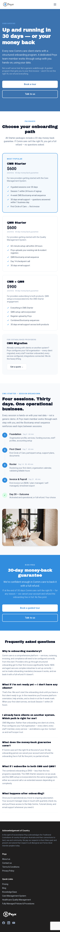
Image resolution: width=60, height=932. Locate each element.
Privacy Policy (8, 871)
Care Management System (14, 896)
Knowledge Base (9, 892)
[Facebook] (3, 922)
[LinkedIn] (8, 922)
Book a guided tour (30, 608)
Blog (4, 888)
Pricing (5, 884)
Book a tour (30, 84)
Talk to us (30, 94)
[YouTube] (13, 922)
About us (6, 859)
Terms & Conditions (10, 867)
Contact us (7, 863)
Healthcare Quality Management (16, 900)
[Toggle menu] (55, 4)
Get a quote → (16, 367)
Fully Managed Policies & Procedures (18, 904)
